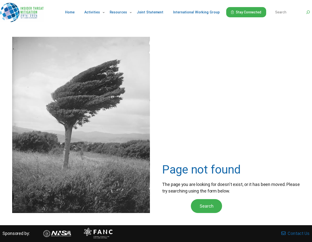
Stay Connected (248, 12)
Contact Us (299, 233)
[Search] (308, 12)
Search (206, 206)
